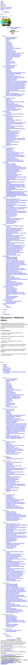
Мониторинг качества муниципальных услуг (16, 212)
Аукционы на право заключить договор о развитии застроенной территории (15, 246)
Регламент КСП (9, 150)
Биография (8, 112)
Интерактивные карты (11, 302)
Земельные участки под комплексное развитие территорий (14, 253)
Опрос (4, 365)
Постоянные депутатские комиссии (14, 105)
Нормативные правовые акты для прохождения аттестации (14, 171)
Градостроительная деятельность (13, 48)
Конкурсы (8, 70)
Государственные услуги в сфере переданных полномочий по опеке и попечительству (16, 208)
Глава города (6, 111)
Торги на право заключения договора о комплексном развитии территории (15, 248)
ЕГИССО (8, 145)
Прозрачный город (10, 61)
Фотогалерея (9, 57)
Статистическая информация (12, 141)
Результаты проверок (11, 134)
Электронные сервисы (11, 213)
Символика (8, 42)
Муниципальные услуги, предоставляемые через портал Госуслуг (16, 203)
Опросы (8, 64)
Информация (6, 11)
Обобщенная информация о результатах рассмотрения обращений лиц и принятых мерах (16, 294)
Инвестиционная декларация (13, 265)
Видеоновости (9, 59)
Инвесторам (6, 256)
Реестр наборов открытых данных (14, 301)
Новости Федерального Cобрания (14, 95)
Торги (4, 224)
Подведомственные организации (13, 119)
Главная (5, 309)
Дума (4, 96)
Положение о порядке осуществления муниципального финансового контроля (15, 156)
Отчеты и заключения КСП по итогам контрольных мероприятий (15, 153)
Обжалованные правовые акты (13, 166)
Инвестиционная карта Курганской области (16, 264)
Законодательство (10, 75)
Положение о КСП (10, 147)
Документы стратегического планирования (16, 168)
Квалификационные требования (13, 73)
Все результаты (4, 16)
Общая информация (10, 38)
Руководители (9, 117)
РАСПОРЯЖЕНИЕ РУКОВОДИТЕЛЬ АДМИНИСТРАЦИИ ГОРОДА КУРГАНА (16, 193)
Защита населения (10, 127)
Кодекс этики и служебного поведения (15, 161)
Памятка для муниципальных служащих (15, 94)
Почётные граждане (10, 50)
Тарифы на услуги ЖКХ (11, 175)
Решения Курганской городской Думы (15, 106)
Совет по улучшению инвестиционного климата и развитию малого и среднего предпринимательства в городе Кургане (15, 262)
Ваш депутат (9, 100)
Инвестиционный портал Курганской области (16, 279)
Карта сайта (8, 307)
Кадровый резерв (10, 67)
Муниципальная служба (8, 66)
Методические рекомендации (13, 93)
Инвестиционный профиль (12, 285)
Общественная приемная (12, 144)
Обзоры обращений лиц (11, 291)
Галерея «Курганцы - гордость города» (15, 53)
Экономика (8, 43)
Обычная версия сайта (6, 8)
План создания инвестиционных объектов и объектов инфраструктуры (16, 270)
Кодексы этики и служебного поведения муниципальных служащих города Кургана (16, 84)
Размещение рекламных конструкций (14, 235)
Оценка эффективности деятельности (14, 126)
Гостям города (9, 49)
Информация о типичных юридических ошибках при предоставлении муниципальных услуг (15, 219)
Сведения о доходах (10, 157)
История (8, 39)
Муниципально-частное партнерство (14, 284)
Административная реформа (12, 133)
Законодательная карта (11, 297)
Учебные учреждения (11, 79)
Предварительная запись (11, 214)
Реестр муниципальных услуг (13, 198)
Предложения (6, 370)
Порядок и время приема (12, 288)
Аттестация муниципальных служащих (15, 77)
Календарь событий (10, 62)
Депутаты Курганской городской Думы (15, 101)
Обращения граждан (8, 286)
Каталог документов (10, 163)
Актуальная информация (12, 37)
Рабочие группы (7, 368)
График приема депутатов (12, 104)
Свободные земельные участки (13, 254)
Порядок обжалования (11, 164)
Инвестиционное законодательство (14, 271)
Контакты (8, 143)
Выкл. (10, 7)
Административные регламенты (13, 174)
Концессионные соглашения (12, 236)
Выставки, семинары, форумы (13, 278)
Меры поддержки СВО (11, 209)
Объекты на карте (10, 121)
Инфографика (9, 44)
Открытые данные (7, 299)
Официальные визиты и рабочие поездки (15, 138)
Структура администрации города (14, 116)
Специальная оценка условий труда (14, 160)
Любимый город (7, 314)
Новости (8, 99)
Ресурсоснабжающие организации (14, 282)
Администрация (7, 115)
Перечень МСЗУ (10, 223)
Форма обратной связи (11, 281)
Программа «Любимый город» (13, 54)
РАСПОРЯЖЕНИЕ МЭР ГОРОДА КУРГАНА (16, 191)
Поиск (4, 304)
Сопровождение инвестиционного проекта (16, 273)
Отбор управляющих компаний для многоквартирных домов (14, 231)
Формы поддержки (10, 276)
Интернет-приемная (10, 107)
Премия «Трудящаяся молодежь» (13, 55)
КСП (4, 146)
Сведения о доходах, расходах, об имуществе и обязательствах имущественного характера (16, 81)
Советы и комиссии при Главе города (14, 113)
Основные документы (11, 173)
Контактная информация (11, 78)
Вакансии (8, 68)
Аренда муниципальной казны (13, 229)
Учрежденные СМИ (10, 136)
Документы (6, 162)
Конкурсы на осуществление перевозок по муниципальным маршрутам (16, 238)
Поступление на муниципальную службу (15, 72)
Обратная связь (6, 369)
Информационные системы (12, 135)
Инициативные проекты (11, 65)
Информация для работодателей (13, 76)
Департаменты (9, 118)
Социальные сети (10, 298)
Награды (8, 60)
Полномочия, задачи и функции (13, 130)
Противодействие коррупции (13, 56)
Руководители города (11, 51)
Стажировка (9, 71)
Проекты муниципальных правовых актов (16, 122)
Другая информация (10, 216)
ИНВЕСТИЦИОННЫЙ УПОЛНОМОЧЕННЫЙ (11, 258)
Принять (25, 659)
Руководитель (9, 149)
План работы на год (10, 151)
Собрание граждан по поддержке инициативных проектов (13, 109)
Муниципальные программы (12, 169)
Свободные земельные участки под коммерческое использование (14, 250)
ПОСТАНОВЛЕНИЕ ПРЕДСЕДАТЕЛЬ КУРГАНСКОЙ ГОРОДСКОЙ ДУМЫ (15, 185)
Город (4, 36)
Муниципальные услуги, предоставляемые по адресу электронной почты (16, 201)
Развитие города (10, 47)
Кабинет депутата (10, 102)
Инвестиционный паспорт (12, 267)
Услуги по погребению (11, 222)
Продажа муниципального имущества (15, 228)
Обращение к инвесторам (12, 259)
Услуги (5, 197)
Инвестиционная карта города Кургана (15, 268)
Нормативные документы (12, 158)
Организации (9, 45)
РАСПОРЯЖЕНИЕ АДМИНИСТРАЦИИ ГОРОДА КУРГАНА (15, 187)
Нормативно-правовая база (12, 296)
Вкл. (8, 7)
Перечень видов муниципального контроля (16, 211)
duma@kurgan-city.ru (8, 650)
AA (1, 4)
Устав (7, 40)
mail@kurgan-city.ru (8, 645)
